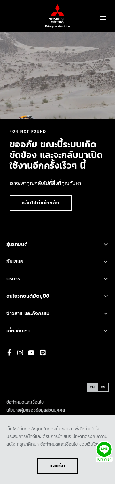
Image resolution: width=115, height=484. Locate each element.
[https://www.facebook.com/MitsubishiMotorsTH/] (9, 352)
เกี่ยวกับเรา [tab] (18, 330)
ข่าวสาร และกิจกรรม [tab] (28, 313)
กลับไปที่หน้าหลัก (40, 202)
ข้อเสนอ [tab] (14, 261)
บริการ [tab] (13, 278)
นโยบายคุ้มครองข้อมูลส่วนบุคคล (35, 410)
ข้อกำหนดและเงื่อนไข (59, 444)
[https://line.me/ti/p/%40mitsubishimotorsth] (43, 352)
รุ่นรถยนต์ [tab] (18, 244)
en (103, 387)
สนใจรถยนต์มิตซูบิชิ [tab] (27, 296)
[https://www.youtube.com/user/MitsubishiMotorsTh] (31, 352)
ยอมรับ (57, 466)
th (92, 387)
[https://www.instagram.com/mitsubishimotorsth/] (20, 352)
